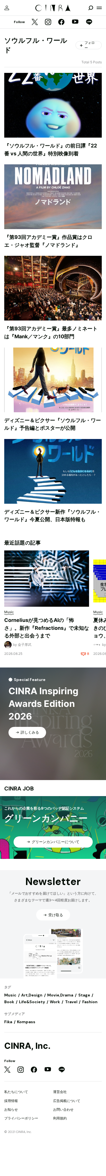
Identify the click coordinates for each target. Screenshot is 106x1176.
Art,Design (31, 995)
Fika (8, 1022)
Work (55, 1002)
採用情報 (11, 1101)
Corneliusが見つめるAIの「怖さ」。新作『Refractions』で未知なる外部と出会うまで (46, 628)
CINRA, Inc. (27, 1046)
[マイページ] (7, 8)
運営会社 (60, 1092)
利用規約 (60, 1118)
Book (9, 1002)
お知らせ (11, 1109)
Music (10, 995)
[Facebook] (61, 22)
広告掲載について (66, 1101)
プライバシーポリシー (21, 1118)
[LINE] (89, 22)
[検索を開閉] (90, 8)
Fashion (90, 1002)
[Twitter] (35, 22)
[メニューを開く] (99, 8)
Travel (71, 1002)
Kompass (26, 1022)
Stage (84, 995)
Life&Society (32, 1002)
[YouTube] (75, 22)
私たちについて (16, 1092)
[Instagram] (48, 22)
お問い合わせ (63, 1109)
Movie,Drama (60, 995)
